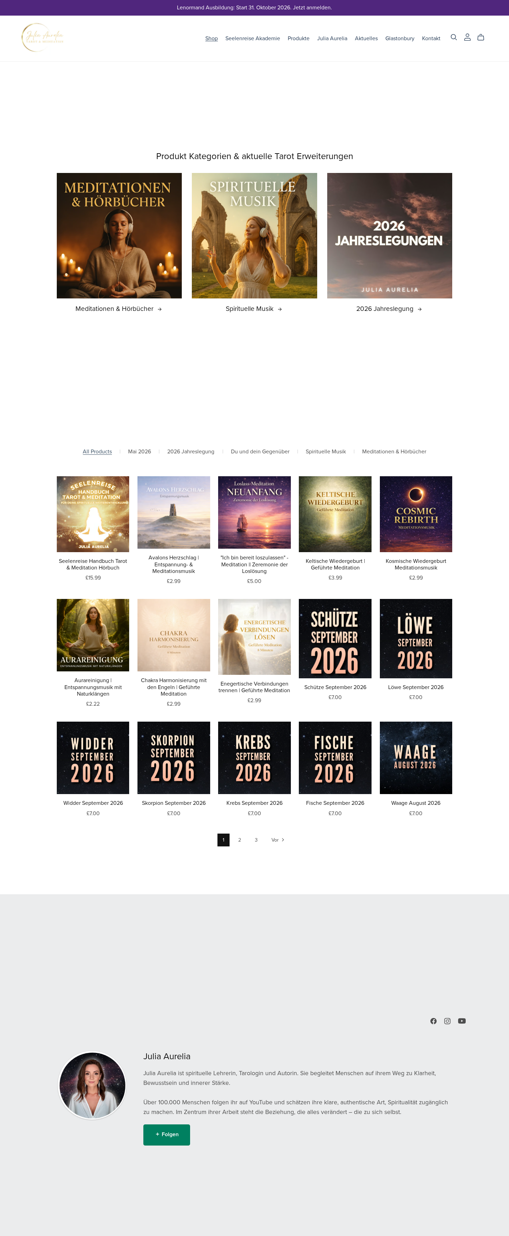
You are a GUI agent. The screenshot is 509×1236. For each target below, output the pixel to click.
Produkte (299, 38)
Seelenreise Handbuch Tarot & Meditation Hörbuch (93, 564)
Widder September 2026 (93, 803)
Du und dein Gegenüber (260, 452)
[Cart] (483, 37)
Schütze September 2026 (335, 687)
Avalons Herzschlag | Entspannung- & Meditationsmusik (174, 564)
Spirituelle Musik (250, 309)
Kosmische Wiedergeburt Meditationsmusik (416, 564)
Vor (275, 840)
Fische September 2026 (335, 803)
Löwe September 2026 (416, 687)
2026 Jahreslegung (385, 309)
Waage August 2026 (415, 803)
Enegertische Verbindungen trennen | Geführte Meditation (254, 687)
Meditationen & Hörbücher (115, 309)
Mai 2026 (139, 452)
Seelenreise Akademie (252, 38)
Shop (211, 38)
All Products (97, 452)
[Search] (454, 37)
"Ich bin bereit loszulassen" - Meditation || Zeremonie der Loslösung (254, 564)
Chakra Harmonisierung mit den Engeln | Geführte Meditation (174, 687)
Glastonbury (399, 38)
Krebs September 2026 (254, 803)
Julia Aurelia (332, 38)
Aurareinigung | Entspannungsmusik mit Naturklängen (93, 687)
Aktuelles (366, 38)
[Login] (467, 36)
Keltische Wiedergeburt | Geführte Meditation (335, 564)
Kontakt (431, 38)
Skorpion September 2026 (174, 803)
